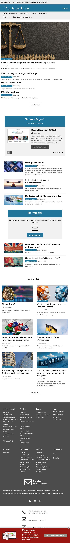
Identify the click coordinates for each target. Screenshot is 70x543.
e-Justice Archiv (24, 443)
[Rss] (40, 501)
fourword (6, 424)
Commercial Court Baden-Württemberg (48, 338)
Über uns (6, 449)
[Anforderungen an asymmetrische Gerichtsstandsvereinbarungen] (17, 360)
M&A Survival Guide (10, 92)
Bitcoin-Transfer (9, 304)
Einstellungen (57, 419)
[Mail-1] (35, 501)
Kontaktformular (42, 520)
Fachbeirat (24, 449)
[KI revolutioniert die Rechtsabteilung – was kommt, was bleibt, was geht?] (52, 360)
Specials (5, 432)
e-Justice (6, 436)
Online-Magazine (58, 415)
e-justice (38, 472)
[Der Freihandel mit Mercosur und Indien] (13, 200)
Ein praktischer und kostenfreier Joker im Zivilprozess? (18, 89)
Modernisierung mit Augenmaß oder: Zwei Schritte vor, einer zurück (42, 265)
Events (38, 409)
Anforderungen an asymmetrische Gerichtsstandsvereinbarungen (17, 371)
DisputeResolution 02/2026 (43, 130)
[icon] (28, 484)
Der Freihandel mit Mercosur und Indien (43, 196)
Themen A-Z (8, 441)
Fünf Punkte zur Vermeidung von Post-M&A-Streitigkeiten (19, 98)
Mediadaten (57, 449)
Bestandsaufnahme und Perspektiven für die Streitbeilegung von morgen (51, 314)
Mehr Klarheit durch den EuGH (11, 379)
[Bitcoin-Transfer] (17, 293)
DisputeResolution (7, 59)
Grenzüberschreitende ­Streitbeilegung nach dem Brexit (42, 245)
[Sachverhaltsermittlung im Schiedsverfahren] (13, 184)
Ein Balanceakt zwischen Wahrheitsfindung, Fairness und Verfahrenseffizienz (43, 190)
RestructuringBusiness (10, 427)
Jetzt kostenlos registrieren (54, 535)
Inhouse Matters (41, 412)
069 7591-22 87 (42, 511)
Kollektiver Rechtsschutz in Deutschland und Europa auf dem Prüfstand (28, 69)
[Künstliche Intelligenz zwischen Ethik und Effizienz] (52, 293)
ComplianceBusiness (9, 417)
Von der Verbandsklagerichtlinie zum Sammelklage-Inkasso (28, 62)
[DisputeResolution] (16, 8)
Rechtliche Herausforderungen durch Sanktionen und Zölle (17, 347)
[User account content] (32, 133)
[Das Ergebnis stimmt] (13, 166)
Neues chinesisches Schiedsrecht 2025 (42, 258)
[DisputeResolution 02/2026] (18, 136)
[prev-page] (8, 152)
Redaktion (6, 453)
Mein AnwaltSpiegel (58, 410)
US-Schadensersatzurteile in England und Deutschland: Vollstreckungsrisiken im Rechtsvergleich (32, 79)
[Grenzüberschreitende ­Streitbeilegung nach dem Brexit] (13, 248)
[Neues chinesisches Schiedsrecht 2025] (13, 262)
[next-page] (11, 152)
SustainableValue (8, 429)
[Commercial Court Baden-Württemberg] (52, 327)
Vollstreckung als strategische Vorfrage (19, 73)
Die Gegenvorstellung (11, 82)
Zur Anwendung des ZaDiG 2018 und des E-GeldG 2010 (16, 311)
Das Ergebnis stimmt (34, 162)
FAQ (54, 454)
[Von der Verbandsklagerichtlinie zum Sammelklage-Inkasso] (35, 41)
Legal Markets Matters (43, 415)
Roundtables (40, 417)
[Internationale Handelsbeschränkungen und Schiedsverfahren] (17, 327)
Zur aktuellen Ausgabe (40, 147)
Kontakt (56, 458)
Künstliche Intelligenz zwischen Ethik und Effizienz (51, 305)
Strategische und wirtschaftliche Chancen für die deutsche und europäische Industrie (44, 203)
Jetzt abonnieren (34, 235)
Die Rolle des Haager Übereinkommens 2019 (39, 253)
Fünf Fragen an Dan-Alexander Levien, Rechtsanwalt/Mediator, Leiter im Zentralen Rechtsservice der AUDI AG (51, 384)
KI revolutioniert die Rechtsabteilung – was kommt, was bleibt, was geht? (52, 373)
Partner (39, 449)
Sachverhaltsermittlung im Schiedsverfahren (37, 181)
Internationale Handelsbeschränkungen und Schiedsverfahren (17, 338)
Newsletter (35, 213)
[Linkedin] (30, 501)
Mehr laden (34, 105)
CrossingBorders (8, 434)
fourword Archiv (24, 431)
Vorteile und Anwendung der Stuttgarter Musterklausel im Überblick (50, 347)
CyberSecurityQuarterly (10, 419)
